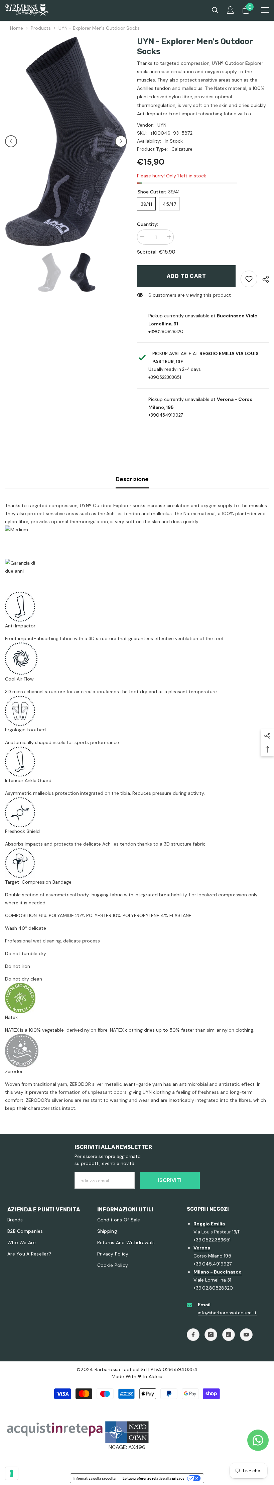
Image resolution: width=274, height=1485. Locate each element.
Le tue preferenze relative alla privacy (153, 1478)
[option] (66, 141)
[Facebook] (193, 1334)
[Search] (215, 10)
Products (41, 28)
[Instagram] (210, 1334)
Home (16, 28)
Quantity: (147, 224)
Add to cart (186, 276)
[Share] (263, 279)
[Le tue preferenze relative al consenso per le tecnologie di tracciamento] (11, 1473)
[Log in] (230, 10)
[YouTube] (246, 1334)
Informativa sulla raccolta (95, 1478)
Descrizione (132, 479)
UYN (161, 125)
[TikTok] (228, 1334)
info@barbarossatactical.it (227, 1313)
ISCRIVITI (169, 1180)
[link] (249, 279)
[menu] (265, 10)
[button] (11, 141)
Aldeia (156, 1376)
